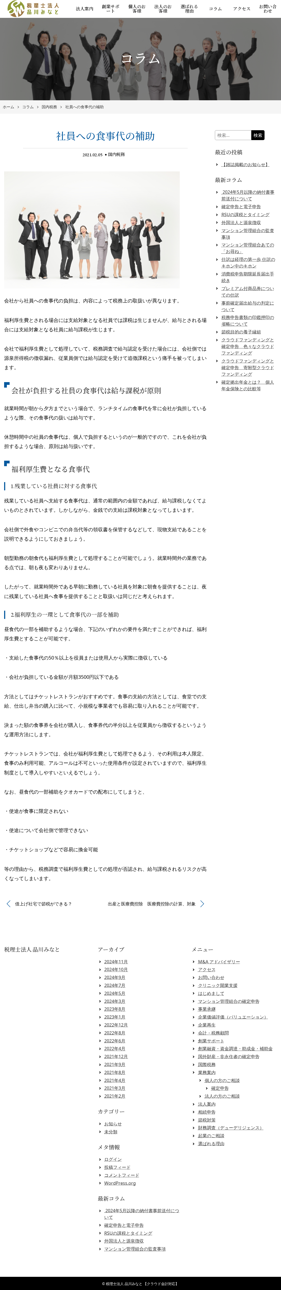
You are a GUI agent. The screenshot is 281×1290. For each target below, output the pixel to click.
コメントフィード (121, 1175)
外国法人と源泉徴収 (241, 222)
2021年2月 (114, 1096)
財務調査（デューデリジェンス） (231, 1128)
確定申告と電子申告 (241, 207)
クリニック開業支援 (218, 985)
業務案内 (207, 1072)
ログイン (113, 1159)
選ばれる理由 (189, 9)
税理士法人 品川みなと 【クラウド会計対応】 (142, 1283)
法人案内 (84, 9)
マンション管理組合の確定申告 (229, 1001)
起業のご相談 (211, 1136)
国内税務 (49, 107)
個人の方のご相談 (222, 1080)
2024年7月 (114, 985)
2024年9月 (114, 977)
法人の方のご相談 (222, 1096)
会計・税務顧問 (213, 1033)
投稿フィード (117, 1167)
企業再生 (207, 1025)
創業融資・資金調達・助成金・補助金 (235, 1049)
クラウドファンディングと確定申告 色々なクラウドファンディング (247, 346)
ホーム (8, 107)
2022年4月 (114, 1049)
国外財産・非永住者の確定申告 (229, 1056)
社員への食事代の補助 (84, 107)
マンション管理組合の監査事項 (135, 1249)
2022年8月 (114, 1033)
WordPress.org (120, 1183)
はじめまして (211, 993)
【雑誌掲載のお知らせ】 (245, 165)
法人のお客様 (163, 9)
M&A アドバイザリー (219, 962)
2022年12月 (116, 1025)
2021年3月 (114, 1088)
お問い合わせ (211, 977)
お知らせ (113, 1124)
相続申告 (207, 1112)
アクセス (242, 9)
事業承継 (207, 1009)
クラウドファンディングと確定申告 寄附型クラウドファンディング (247, 367)
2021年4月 (114, 1080)
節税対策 (207, 1120)
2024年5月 (114, 993)
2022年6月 (114, 1041)
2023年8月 (114, 1009)
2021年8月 (114, 1072)
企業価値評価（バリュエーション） (233, 1017)
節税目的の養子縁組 (241, 332)
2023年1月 (114, 1017)
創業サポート (110, 9)
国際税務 (207, 1064)
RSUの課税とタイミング (245, 215)
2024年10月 (116, 969)
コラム (215, 9)
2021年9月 (114, 1064)
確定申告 (220, 1088)
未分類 (110, 1132)
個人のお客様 (137, 9)
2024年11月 (116, 962)
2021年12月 (116, 1056)
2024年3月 (114, 1001)
